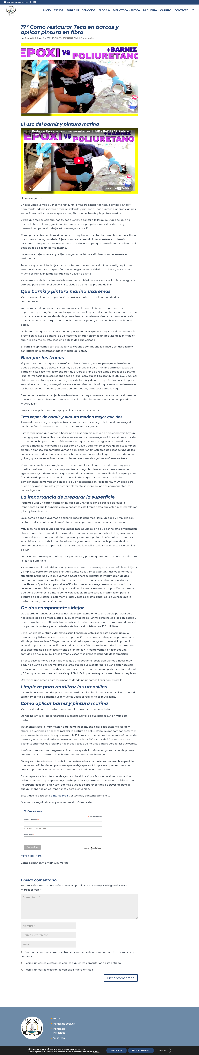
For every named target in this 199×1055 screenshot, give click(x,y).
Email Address (31, 819)
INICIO (47, 10)
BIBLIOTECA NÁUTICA (126, 10)
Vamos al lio (116, 1050)
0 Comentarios (86, 38)
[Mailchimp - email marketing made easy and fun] (92, 849)
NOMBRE (29, 834)
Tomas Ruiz (31, 38)
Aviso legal (59, 1038)
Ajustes (162, 1050)
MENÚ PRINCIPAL (32, 856)
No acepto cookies (140, 1050)
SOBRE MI (73, 10)
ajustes (96, 1051)
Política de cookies (64, 1023)
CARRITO (165, 10)
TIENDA (58, 10)
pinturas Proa (59, 795)
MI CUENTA (150, 10)
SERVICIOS (88, 10)
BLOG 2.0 (104, 10)
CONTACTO (182, 10)
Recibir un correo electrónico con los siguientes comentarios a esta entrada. (72, 963)
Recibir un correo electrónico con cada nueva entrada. (59, 969)
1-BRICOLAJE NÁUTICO (65, 38)
